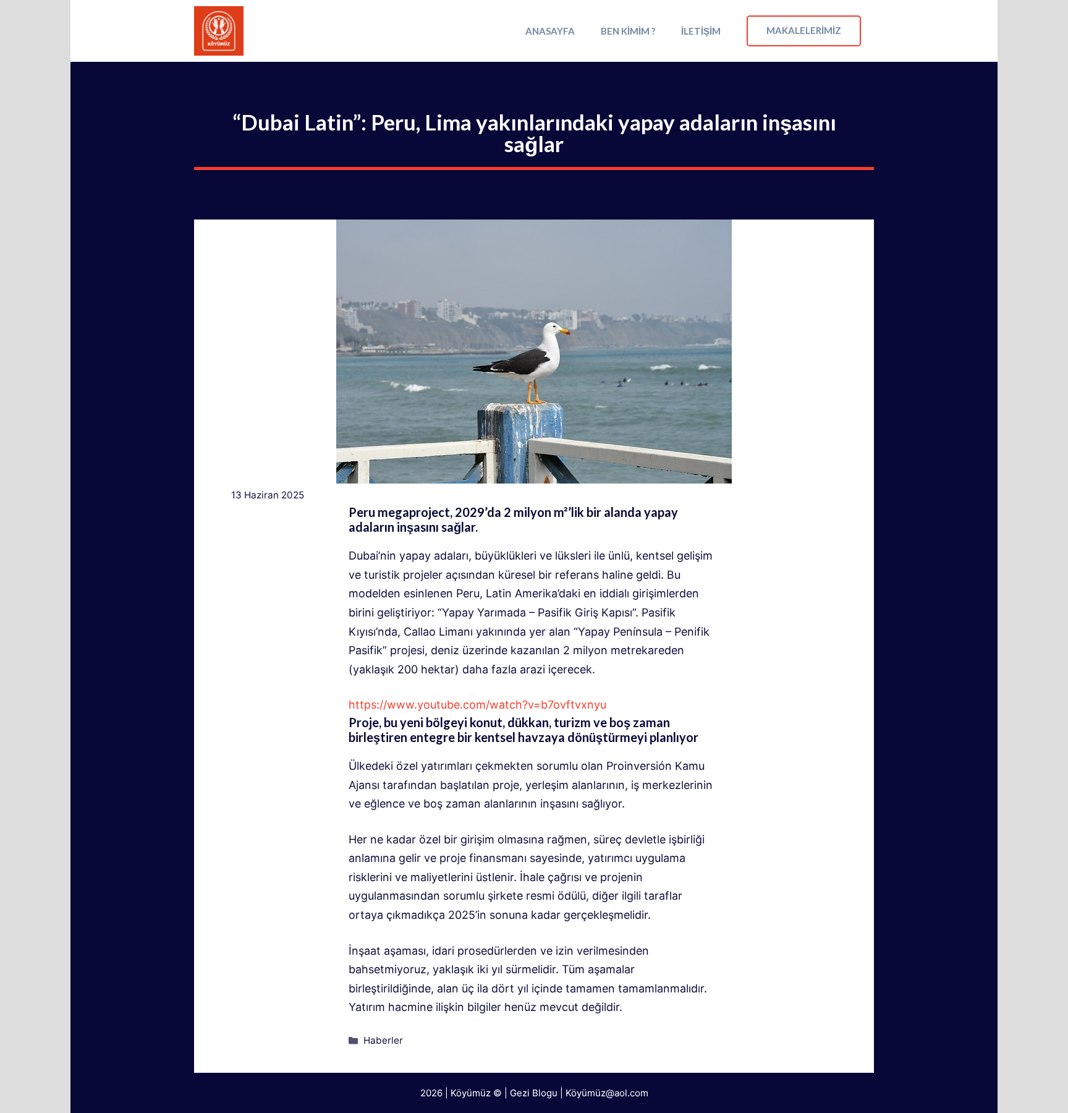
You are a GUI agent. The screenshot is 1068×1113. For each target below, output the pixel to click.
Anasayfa (550, 30)
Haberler (383, 1040)
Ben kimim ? (628, 30)
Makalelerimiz (803, 30)
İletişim (701, 30)
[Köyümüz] (219, 31)
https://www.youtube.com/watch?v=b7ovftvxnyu (477, 704)
